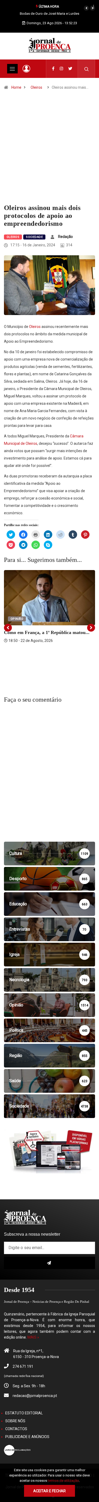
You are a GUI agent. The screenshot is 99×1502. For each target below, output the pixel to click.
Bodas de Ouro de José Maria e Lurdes (49, 14)
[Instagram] (61, 69)
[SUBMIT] (49, 1263)
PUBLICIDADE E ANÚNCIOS (27, 1437)
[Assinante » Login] (26, 68)
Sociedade (34, 237)
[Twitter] (70, 69)
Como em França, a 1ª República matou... (46, 632)
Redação (65, 236)
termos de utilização (63, 1481)
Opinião (17, 619)
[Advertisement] (49, 152)
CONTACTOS (16, 1429)
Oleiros (36, 87)
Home (16, 87)
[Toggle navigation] (12, 68)
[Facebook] (53, 69)
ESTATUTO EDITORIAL (24, 1413)
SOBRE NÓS (15, 1421)
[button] (86, 8)
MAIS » (33, 1337)
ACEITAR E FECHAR (49, 1491)
